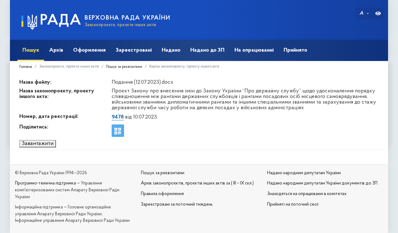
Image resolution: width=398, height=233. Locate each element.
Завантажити (37, 144)
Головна (25, 67)
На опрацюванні (254, 50)
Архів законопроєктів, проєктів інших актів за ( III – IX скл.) (197, 183)
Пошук (30, 50)
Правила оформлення (162, 194)
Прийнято (295, 50)
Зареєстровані (134, 50)
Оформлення (89, 50)
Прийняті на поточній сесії (292, 204)
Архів (56, 50)
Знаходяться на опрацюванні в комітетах (306, 194)
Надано (171, 50)
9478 (118, 117)
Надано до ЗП (207, 50)
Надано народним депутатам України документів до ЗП (322, 183)
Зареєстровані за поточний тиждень (177, 204)
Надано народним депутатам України (304, 173)
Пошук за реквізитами (124, 67)
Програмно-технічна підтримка (45, 183)
